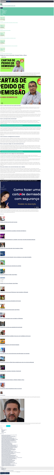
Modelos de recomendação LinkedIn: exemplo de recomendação (8, 448)
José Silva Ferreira (2, 395)
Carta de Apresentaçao (4, 10)
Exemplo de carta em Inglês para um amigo (6, 450)
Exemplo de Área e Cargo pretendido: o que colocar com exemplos (9, 440)
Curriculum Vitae (3, 430)
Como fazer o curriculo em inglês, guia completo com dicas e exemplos (9, 22)
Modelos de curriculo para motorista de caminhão (7, 444)
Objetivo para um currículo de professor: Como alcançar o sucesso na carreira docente (11, 452)
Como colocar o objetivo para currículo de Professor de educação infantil (9, 447)
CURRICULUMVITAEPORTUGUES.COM (7, 5)
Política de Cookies (4, 469)
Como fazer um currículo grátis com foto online (6, 53)
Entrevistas (4, 11)
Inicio (2, 9)
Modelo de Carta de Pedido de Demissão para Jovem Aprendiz (8, 460)
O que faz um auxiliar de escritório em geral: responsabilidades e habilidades (10, 439)
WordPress (4, 470)
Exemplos (4, 12)
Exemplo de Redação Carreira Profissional (6, 454)
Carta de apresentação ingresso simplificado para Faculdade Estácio (9, 451)
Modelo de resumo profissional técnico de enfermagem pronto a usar (9, 441)
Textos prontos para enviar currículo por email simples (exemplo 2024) (9, 458)
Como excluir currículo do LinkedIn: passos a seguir (7, 443)
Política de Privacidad (4, 468)
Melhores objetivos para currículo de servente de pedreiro (8, 461)
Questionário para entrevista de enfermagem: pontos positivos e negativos (10, 456)
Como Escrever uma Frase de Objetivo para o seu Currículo (8, 464)
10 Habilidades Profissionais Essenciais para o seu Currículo (8, 465)
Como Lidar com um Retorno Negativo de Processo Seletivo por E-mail (9, 463)
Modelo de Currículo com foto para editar (5, 30)
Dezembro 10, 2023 (4, 56)
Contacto (4, 15)
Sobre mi (3, 14)
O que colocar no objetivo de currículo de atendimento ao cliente (9, 445)
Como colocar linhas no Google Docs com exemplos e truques (8, 436)
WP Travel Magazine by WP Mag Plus (10, 470)
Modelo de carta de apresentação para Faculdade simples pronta (9, 455)
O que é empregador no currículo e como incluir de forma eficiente (9, 449)
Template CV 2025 (4, 13)
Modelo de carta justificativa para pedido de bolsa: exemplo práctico (9, 438)
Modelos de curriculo (4, 57)
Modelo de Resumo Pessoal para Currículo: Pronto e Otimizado (8, 462)
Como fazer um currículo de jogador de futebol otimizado (8, 453)
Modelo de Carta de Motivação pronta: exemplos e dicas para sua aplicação (10, 446)
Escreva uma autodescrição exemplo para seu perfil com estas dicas (9, 442)
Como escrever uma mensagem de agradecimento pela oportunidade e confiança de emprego (12, 457)
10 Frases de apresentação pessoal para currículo (7, 459)
